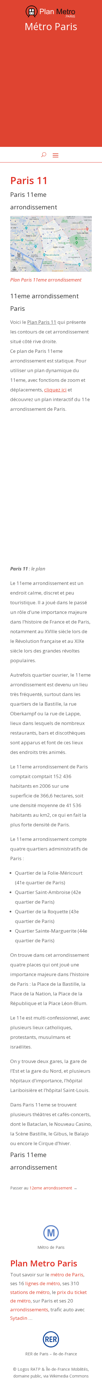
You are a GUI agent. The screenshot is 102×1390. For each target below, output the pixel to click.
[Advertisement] (51, 90)
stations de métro (30, 1292)
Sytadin (18, 1318)
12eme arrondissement (50, 1188)
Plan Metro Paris (43, 1263)
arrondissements (29, 1309)
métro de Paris (66, 1274)
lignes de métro (42, 1283)
